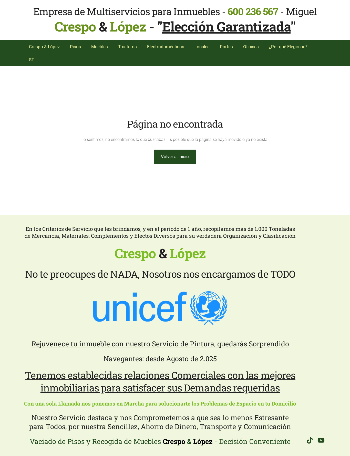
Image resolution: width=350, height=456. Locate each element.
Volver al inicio (175, 156)
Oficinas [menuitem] (251, 46)
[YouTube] (321, 440)
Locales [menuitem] (202, 46)
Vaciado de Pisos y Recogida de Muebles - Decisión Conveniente (160, 441)
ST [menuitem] (31, 59)
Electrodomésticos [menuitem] (165, 46)
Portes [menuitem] (226, 46)
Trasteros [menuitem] (127, 46)
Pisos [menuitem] (75, 46)
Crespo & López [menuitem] (44, 46)
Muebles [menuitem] (99, 46)
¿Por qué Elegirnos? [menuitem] (288, 46)
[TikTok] (310, 440)
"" (226, 26)
